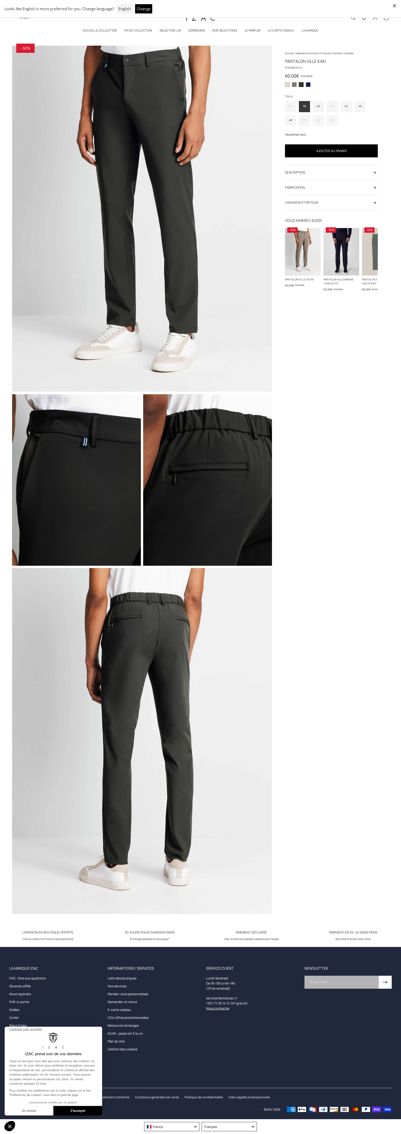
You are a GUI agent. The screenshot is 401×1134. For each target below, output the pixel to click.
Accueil (289, 53)
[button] (99, 31)
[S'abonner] (385, 982)
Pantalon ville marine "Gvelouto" (338, 281)
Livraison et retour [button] (301, 202)
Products (325, 53)
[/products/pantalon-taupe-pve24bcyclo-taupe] (303, 252)
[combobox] (171, 1126)
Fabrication (295, 187)
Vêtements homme (307, 53)
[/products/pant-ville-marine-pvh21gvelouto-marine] (341, 252)
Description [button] (295, 172)
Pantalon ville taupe (299, 279)
